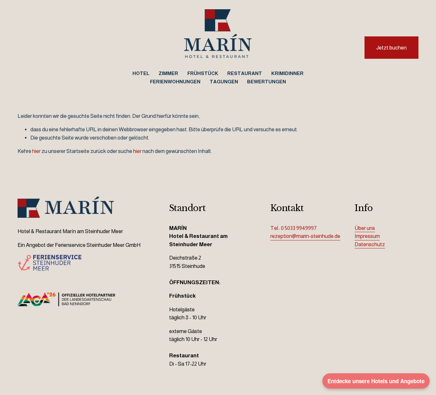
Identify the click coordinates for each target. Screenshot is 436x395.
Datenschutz (370, 244)
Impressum (367, 236)
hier (36, 151)
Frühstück (202, 73)
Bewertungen (266, 81)
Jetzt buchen (391, 48)
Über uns (365, 228)
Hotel (140, 73)
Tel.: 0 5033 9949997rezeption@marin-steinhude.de (305, 232)
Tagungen (224, 81)
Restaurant (244, 73)
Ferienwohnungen (175, 81)
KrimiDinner (287, 73)
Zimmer (168, 73)
